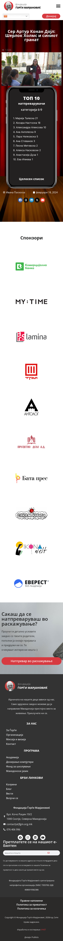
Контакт (11, 744)
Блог (9, 789)
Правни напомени (31, 900)
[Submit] (48, 852)
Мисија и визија (16, 739)
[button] (58, 6)
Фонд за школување (18, 766)
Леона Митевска (25, 145)
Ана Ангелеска (24, 131)
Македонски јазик (17, 771)
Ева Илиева (24, 159)
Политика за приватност (31, 904)
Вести (9, 793)
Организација (14, 734)
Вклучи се (12, 798)
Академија (12, 757)
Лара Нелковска (26, 136)
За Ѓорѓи (11, 730)
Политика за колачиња (31, 908)
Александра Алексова (29, 127)
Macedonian (14, 16)
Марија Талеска (24, 118)
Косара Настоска (26, 122)
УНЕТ (43, 929)
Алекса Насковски (27, 150)
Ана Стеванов (24, 141)
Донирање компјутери (19, 762)
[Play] (31, 69)
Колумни (11, 784)
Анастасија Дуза (26, 154)
